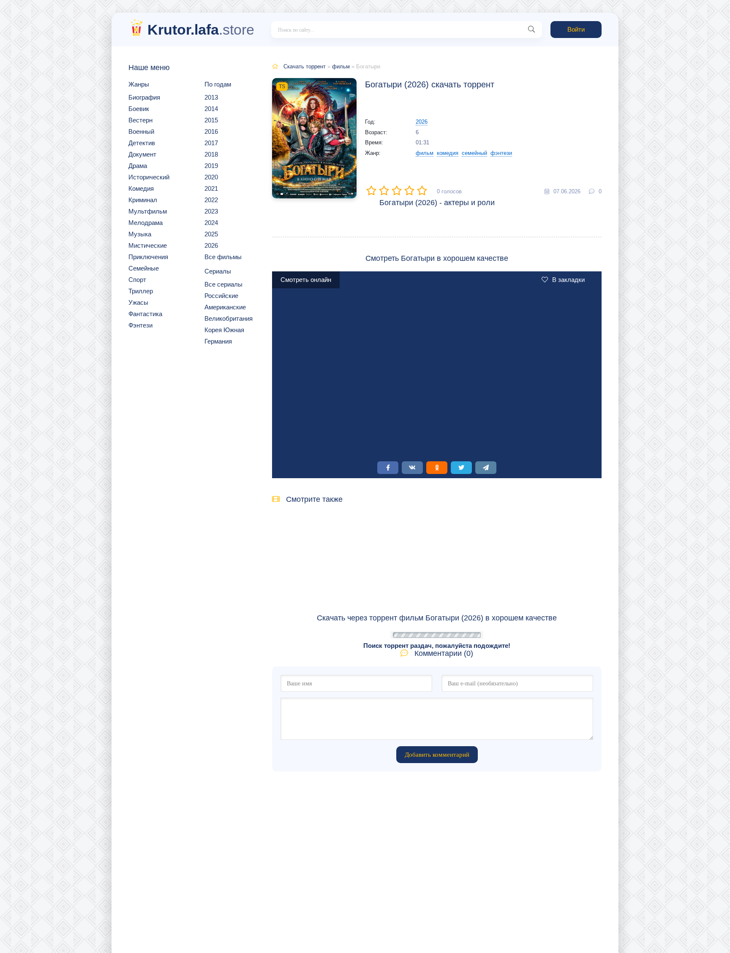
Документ (142, 154)
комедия (447, 153)
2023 (211, 211)
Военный (141, 131)
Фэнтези (140, 325)
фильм (341, 66)
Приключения (148, 256)
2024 (211, 222)
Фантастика (145, 313)
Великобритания (228, 318)
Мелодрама (145, 222)
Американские (225, 307)
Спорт (137, 279)
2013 (211, 97)
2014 (211, 108)
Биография (144, 97)
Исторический (148, 177)
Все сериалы (223, 284)
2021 (211, 188)
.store (200, 30)
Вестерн (140, 120)
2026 (211, 245)
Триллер (140, 291)
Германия (218, 341)
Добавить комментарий (437, 754)
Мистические (147, 245)
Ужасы (138, 302)
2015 (211, 120)
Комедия (141, 188)
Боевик (138, 108)
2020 (211, 177)
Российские (221, 295)
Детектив (141, 142)
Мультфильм (147, 211)
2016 (211, 131)
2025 (211, 234)
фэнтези (501, 153)
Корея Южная (224, 329)
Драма (137, 165)
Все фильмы (223, 256)
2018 (211, 154)
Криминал (142, 199)
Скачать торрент (304, 66)
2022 (211, 199)
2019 (211, 165)
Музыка (139, 234)
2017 (211, 142)
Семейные (143, 268)
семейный (474, 153)
